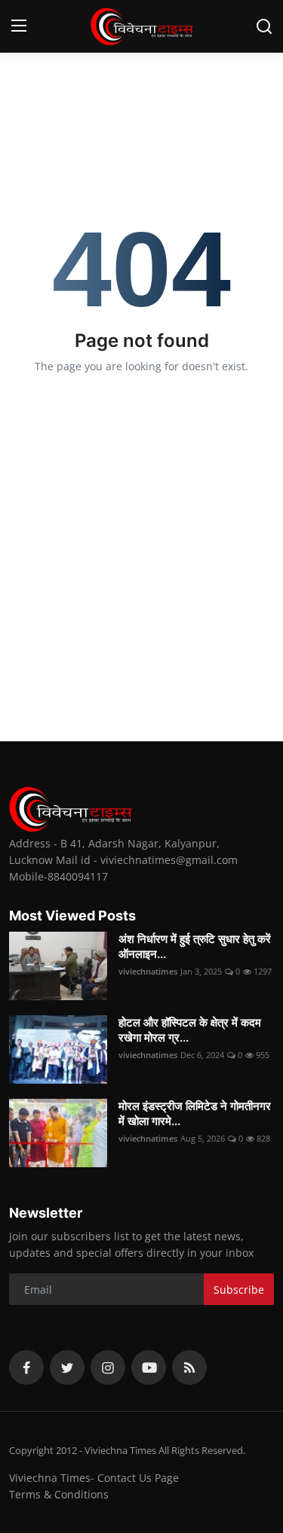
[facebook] (26, 1367)
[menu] (19, 26)
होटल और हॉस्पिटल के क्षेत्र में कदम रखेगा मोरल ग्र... (189, 1030)
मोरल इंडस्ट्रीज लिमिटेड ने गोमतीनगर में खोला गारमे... (194, 1113)
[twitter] (67, 1367)
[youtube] (148, 1367)
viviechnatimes (147, 971)
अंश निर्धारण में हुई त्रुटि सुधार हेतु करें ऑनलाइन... (194, 946)
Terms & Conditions (59, 1494)
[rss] (189, 1367)
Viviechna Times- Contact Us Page (94, 1478)
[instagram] (108, 1367)
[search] (264, 26)
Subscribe (239, 1289)
